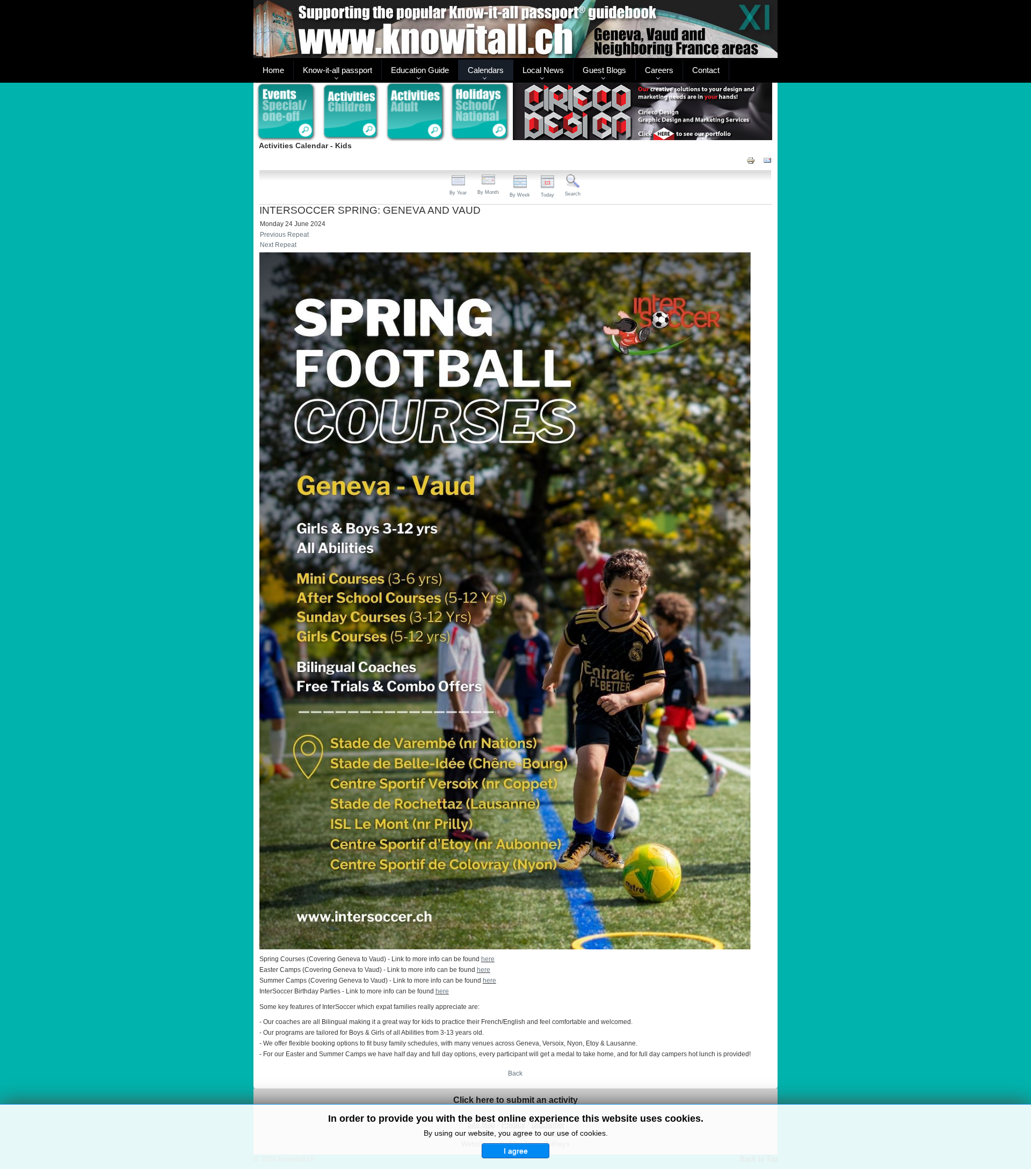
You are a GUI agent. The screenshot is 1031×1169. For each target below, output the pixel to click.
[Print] (750, 160)
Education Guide (420, 70)
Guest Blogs (604, 70)
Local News (543, 70)
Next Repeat (278, 245)
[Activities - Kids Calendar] (350, 112)
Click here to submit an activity (515, 1100)
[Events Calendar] (285, 112)
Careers (659, 70)
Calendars (486, 70)
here (488, 959)
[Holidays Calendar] (480, 112)
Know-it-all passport (337, 70)
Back (515, 1073)
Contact (706, 70)
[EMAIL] (767, 160)
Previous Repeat (284, 234)
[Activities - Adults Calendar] (415, 112)
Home (273, 70)
